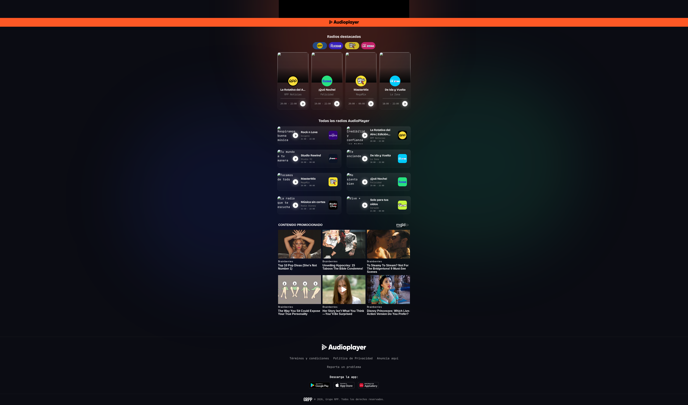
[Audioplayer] (344, 22)
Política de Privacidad (353, 358)
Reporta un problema (344, 367)
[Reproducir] (302, 103)
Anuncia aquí (387, 358)
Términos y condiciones (309, 358)
